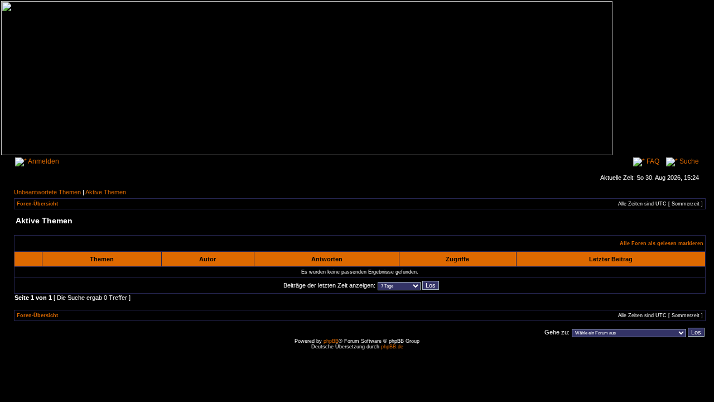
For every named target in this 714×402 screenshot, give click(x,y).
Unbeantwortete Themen (47, 192)
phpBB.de (392, 347)
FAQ (652, 161)
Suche (688, 161)
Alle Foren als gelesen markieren (661, 243)
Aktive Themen (105, 192)
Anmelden (43, 161)
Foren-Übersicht (37, 204)
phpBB (331, 341)
